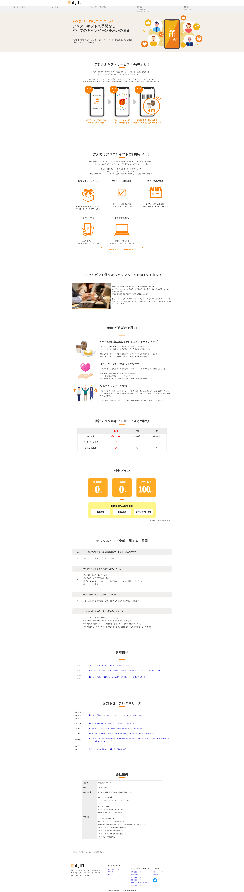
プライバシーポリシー (159, 872)
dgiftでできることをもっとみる (122, 249)
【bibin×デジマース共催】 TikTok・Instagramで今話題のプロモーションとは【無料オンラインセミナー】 (124, 670)
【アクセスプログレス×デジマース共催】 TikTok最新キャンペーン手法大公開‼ (115, 728)
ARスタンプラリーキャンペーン (140, 882)
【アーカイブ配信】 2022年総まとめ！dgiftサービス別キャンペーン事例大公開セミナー (118, 677)
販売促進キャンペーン (143, 11)
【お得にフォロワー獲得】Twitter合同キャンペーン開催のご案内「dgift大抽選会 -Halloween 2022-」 (122, 733)
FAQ (109, 874)
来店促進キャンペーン (143, 7)
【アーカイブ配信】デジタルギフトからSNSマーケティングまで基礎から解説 (115, 715)
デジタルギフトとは (19, 7)
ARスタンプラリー (189, 9)
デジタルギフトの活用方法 (98, 7)
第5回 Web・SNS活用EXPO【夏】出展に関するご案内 (107, 749)
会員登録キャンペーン (190, 7)
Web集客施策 (141, 9)
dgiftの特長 (54, 7)
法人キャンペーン (136, 885)
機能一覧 (110, 872)
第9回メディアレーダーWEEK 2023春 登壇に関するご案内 (108, 665)
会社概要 (155, 874)
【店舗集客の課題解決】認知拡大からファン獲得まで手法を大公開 (111, 723)
